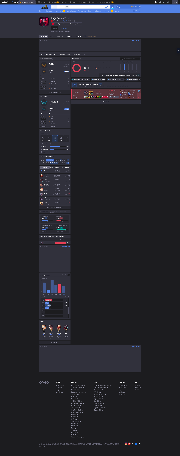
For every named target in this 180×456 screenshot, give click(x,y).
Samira (46, 184)
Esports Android (98, 408)
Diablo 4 (73, 417)
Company (59, 387)
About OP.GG (60, 385)
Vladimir (46, 175)
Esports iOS (97, 410)
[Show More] (156, 2)
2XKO (73, 419)
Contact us (122, 394)
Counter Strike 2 (76, 412)
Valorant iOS (97, 396)
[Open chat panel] (178, 50)
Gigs (72, 434)
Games (73, 426)
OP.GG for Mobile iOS (100, 387)
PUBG (73, 396)
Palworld (73, 390)
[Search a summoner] (107, 7)
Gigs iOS (96, 401)
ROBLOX (73, 399)
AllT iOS (96, 392)
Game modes (60, 11)
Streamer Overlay (76, 437)
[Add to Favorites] (68, 18)
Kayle (45, 202)
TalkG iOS (97, 405)
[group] (54, 308)
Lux (45, 188)
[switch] (66, 275)
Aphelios (46, 198)
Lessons (118, 11)
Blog (57, 390)
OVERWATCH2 (75, 401)
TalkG (73, 430)
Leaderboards (71, 11)
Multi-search (97, 11)
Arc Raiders (74, 408)
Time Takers (75, 421)
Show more (106, 102)
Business (137, 385)
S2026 (45, 167)
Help (120, 390)
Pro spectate (82, 11)
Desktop (73, 423)
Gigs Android (97, 399)
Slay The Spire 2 (76, 410)
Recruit (137, 390)
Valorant (73, 394)
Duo (72, 428)
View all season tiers (53, 92)
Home (41, 11)
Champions (48, 11)
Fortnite (73, 414)
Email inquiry (122, 392)
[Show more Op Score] (138, 75)
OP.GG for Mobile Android (101, 385)
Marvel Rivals (75, 405)
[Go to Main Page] (5, 2)
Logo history (59, 392)
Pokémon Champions (77, 392)
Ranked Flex (65, 167)
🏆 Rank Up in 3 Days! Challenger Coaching (134, 7)
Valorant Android (99, 394)
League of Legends (27, 2)
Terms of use (122, 387)
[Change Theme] (164, 2)
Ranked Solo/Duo (55, 167)
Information (108, 11)
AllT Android (97, 390)
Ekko (45, 179)
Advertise (138, 387)
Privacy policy (123, 385)
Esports (73, 432)
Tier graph (64, 28)
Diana (45, 193)
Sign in (175, 2)
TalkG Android (98, 403)
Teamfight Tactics (76, 387)
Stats (90, 11)
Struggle (116, 97)
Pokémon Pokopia (76, 403)
